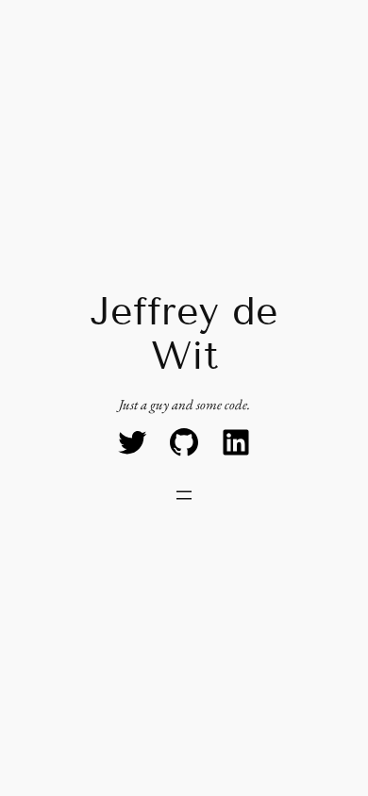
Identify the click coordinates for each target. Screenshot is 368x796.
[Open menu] (184, 495)
